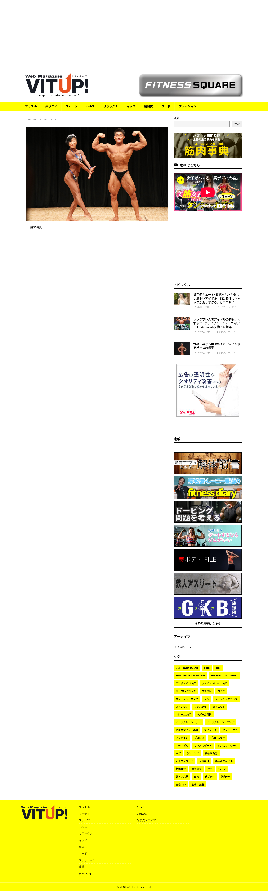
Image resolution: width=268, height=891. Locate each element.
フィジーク (210, 730)
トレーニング (183, 714)
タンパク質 (200, 706)
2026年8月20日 (202, 306)
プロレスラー (217, 737)
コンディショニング (187, 699)
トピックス (182, 284)
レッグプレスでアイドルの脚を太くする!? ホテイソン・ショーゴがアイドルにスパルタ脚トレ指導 (216, 323)
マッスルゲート (203, 745)
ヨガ (178, 753)
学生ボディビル (224, 761)
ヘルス (90, 106)
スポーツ (71, 106)
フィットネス (230, 730)
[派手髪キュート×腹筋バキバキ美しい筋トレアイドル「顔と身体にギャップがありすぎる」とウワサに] (182, 299)
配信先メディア (146, 820)
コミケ (221, 691)
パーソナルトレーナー (188, 722)
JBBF (218, 668)
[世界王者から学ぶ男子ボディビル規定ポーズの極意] (182, 348)
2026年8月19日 (202, 331)
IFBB (207, 668)
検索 (176, 118)
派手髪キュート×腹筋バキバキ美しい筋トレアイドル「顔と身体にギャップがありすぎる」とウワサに (216, 298)
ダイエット (219, 706)
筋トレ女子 (182, 776)
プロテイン (182, 737)
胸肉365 (225, 776)
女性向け (204, 761)
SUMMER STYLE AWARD (190, 675)
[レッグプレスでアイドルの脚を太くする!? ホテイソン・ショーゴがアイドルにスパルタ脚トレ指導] (182, 323)
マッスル (31, 106)
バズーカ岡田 (204, 714)
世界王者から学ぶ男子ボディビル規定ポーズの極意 (216, 346)
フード (165, 106)
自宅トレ (181, 784)
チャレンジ (86, 873)
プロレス (199, 737)
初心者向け (211, 753)
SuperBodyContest (224, 675)
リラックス (110, 106)
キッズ (131, 106)
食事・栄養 (198, 784)
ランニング (193, 753)
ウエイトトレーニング (214, 683)
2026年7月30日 (202, 352)
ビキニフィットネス (187, 730)
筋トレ (222, 769)
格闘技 (148, 106)
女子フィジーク (184, 761)
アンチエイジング (186, 683)
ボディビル (182, 745)
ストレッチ (182, 706)
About (140, 807)
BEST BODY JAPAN (187, 668)
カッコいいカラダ (186, 691)
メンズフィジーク (228, 745)
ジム (206, 699)
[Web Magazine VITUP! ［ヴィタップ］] (56, 90)
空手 (210, 769)
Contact (142, 814)
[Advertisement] (134, 34)
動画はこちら (190, 165)
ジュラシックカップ (226, 699)
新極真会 (181, 769)
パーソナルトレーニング (220, 722)
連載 (177, 439)
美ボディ (51, 106)
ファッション (187, 106)
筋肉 (196, 776)
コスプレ (207, 691)
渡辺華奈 (197, 769)
